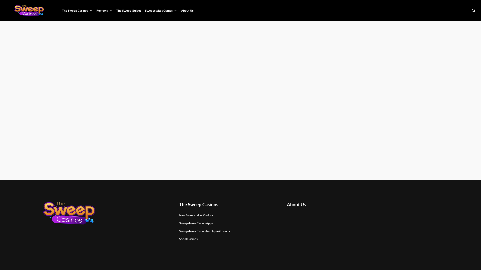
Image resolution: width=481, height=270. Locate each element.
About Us (296, 204)
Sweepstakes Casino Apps (196, 223)
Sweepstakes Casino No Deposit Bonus (204, 231)
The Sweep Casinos (198, 204)
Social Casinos (188, 239)
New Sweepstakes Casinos (196, 215)
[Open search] (473, 10)
